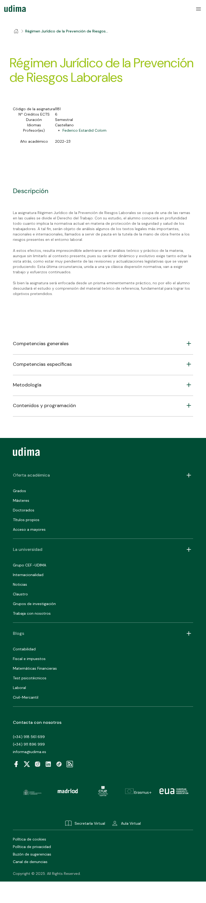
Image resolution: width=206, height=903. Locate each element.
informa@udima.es (29, 751)
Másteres (21, 500)
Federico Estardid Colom (84, 130)
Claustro (20, 594)
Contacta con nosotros (37, 722)
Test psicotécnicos (29, 678)
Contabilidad (24, 649)
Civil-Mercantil (25, 697)
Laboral (19, 687)
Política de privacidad (32, 846)
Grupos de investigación (34, 603)
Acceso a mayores (29, 529)
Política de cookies (29, 839)
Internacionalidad (28, 574)
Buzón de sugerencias (32, 854)
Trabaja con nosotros (32, 613)
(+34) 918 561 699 (29, 736)
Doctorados (23, 510)
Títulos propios (26, 519)
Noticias (20, 584)
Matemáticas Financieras (35, 668)
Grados (19, 490)
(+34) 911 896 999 (29, 744)
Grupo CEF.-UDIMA (29, 565)
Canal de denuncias (30, 861)
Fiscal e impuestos (29, 658)
